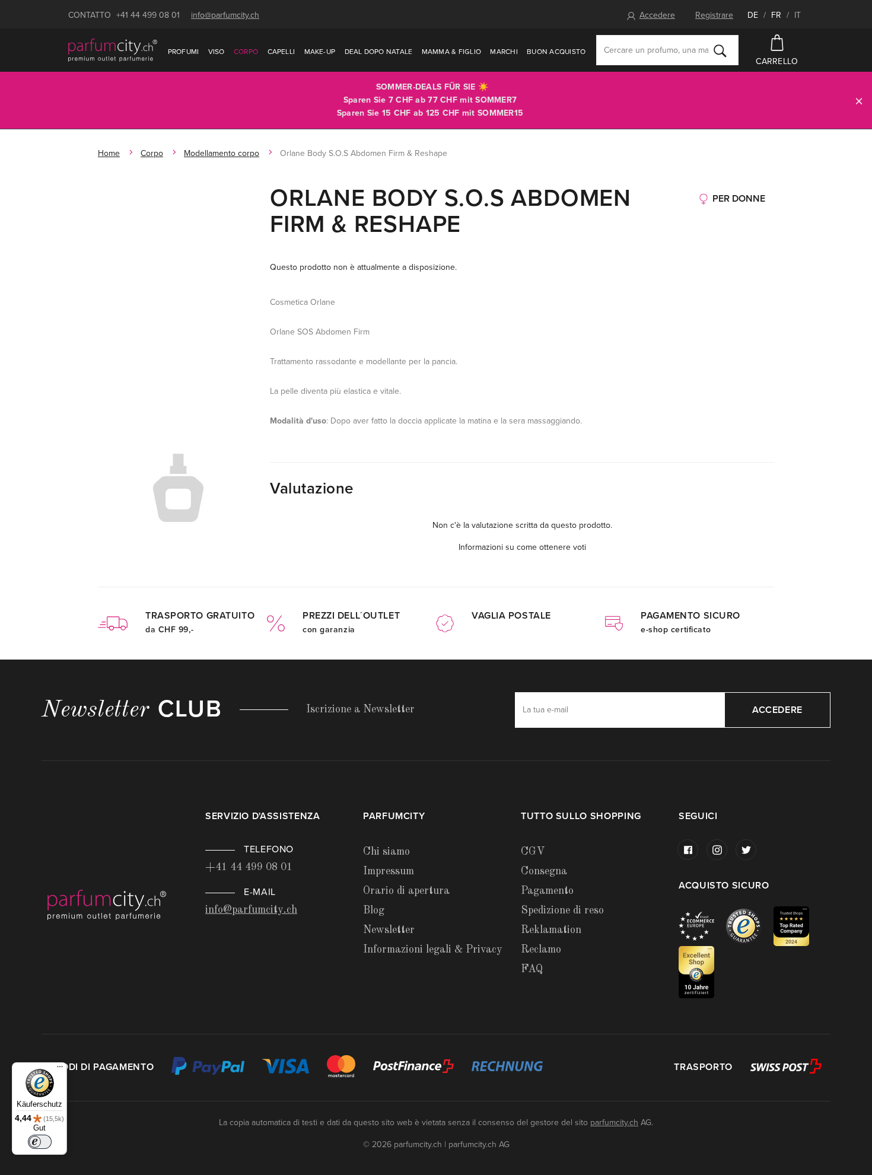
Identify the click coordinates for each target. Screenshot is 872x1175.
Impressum (388, 871)
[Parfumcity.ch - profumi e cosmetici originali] (112, 50)
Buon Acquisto (556, 51)
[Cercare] (720, 50)
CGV (533, 851)
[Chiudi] (859, 100)
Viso (216, 51)
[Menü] (60, 1069)
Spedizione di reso (562, 910)
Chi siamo (386, 851)
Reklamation (551, 930)
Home (109, 153)
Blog (373, 910)
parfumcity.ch (614, 1122)
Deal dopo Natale (379, 51)
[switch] (40, 1142)
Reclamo (541, 949)
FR (776, 15)
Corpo (246, 51)
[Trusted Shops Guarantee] (750, 926)
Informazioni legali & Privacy (432, 949)
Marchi (503, 51)
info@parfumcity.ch (225, 15)
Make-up (320, 51)
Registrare (714, 15)
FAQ (532, 969)
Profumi (183, 51)
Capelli (281, 51)
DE (752, 15)
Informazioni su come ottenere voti (522, 547)
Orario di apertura (406, 891)
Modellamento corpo (221, 153)
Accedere (657, 15)
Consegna (544, 871)
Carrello (777, 61)
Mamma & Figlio (451, 51)
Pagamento (547, 891)
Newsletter (389, 930)
